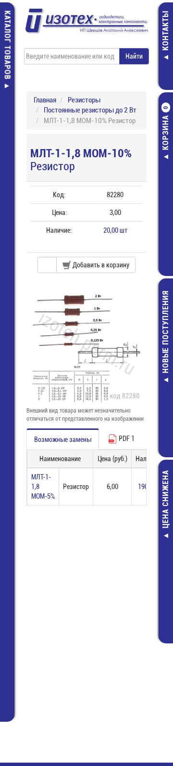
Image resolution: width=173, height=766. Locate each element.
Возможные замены (62, 439)
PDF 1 (126, 438)
